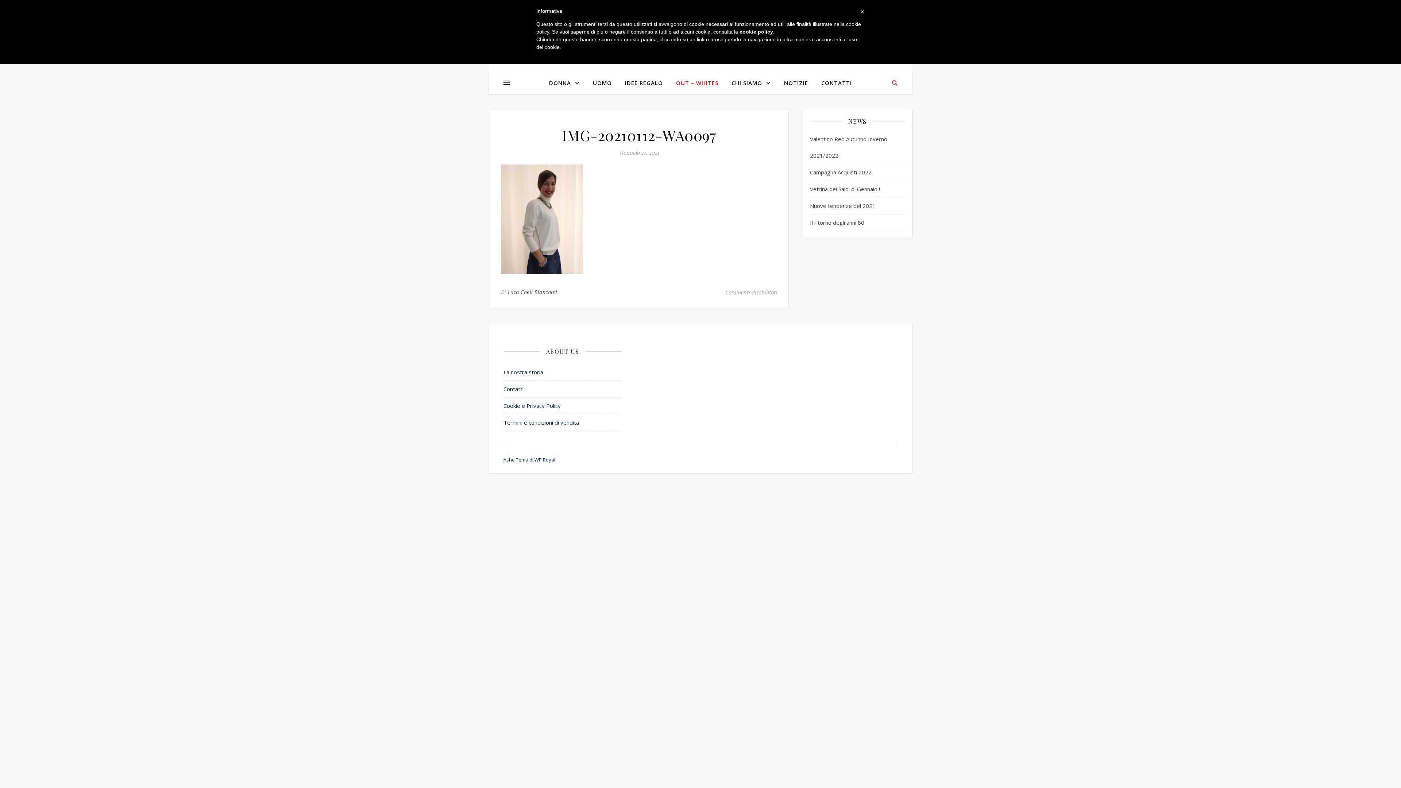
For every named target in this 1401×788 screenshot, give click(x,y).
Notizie (796, 82)
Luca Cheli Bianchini (532, 292)
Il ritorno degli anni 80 (837, 222)
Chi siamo (747, 82)
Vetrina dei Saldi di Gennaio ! (845, 189)
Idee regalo (644, 82)
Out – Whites (697, 82)
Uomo (602, 82)
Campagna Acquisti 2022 (841, 172)
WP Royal (544, 459)
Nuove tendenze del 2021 (843, 205)
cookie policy (756, 32)
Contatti (836, 82)
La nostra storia (523, 372)
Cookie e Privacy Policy (532, 405)
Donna (560, 82)
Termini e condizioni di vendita (541, 422)
